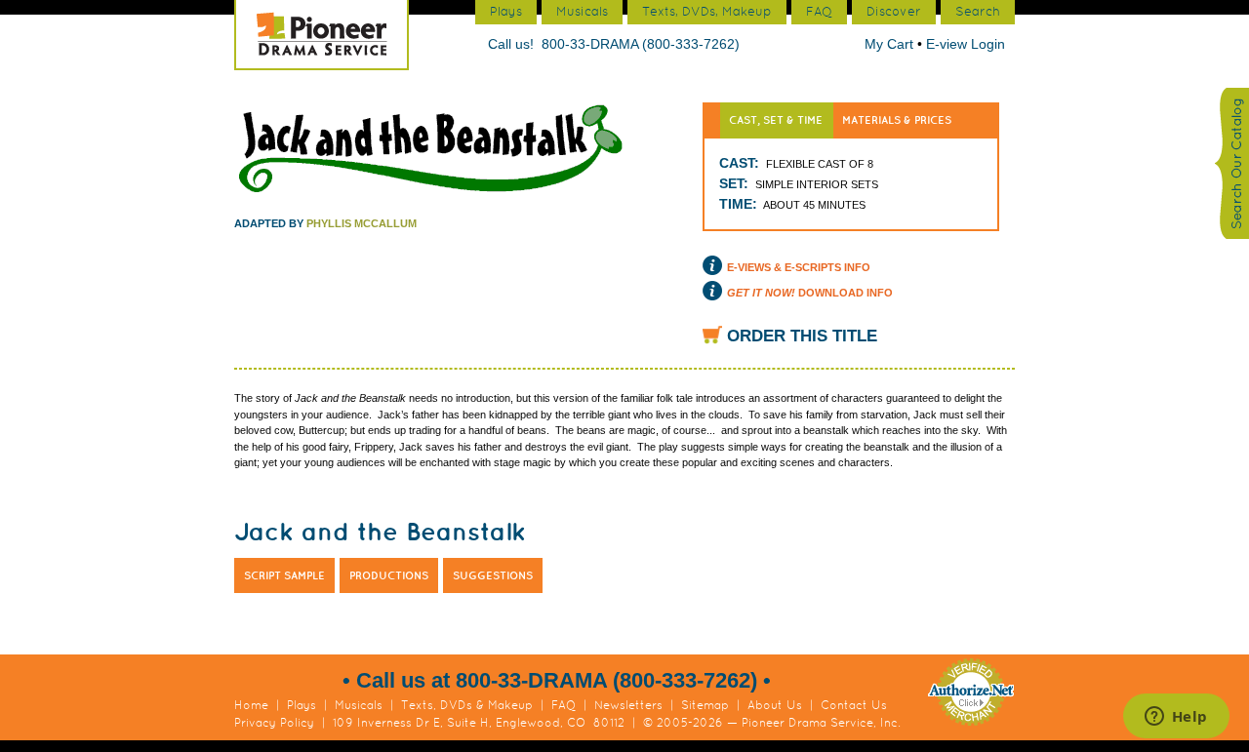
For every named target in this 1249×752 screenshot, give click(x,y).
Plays (301, 705)
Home (251, 705)
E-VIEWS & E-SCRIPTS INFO (798, 267)
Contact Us (854, 705)
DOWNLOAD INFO (810, 292)
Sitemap (705, 705)
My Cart (891, 44)
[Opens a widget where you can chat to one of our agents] (1175, 717)
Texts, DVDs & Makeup (467, 705)
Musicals (359, 705)
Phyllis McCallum (361, 223)
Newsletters (628, 705)
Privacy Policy (274, 723)
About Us (774, 705)
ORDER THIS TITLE (802, 336)
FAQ (563, 705)
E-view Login (965, 44)
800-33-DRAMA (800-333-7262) (641, 44)
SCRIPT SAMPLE (284, 575)
